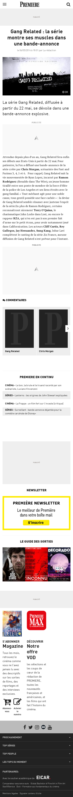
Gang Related (12, 351)
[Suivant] (67, 328)
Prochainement (12, 737)
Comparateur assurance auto (16, 783)
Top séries (9, 745)
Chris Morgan (46, 351)
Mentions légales (10, 793)
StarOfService (9, 786)
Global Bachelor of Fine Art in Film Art (48, 783)
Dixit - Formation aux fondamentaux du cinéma (37, 786)
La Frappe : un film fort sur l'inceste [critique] (34, 403)
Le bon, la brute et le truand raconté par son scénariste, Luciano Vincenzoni (33, 387)
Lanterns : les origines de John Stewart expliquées (36, 395)
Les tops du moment (15, 762)
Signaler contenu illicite (30, 793)
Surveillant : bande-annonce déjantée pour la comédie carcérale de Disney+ (33, 411)
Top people (9, 753)
